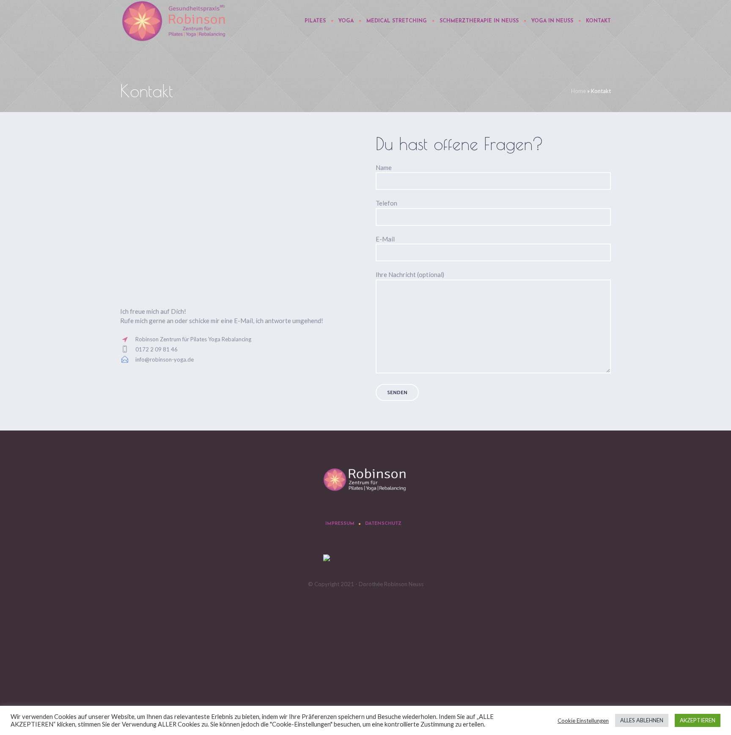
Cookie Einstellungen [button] (583, 720)
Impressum (340, 523)
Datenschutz (383, 523)
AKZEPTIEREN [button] (697, 720)
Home (578, 91)
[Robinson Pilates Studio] (365, 480)
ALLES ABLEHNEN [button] (641, 720)
